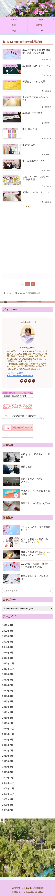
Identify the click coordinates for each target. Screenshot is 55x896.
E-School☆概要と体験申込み (20, 376)
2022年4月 (7, 625)
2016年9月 (7, 696)
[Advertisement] (27, 236)
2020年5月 (7, 642)
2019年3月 (7, 652)
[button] (49, 591)
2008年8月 (7, 805)
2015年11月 (8, 734)
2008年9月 (7, 799)
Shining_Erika (27, 347)
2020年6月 (7, 636)
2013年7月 (7, 750)
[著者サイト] (21, 381)
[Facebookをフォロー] (29, 381)
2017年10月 (8, 669)
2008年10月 (8, 794)
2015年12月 (8, 728)
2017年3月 (7, 690)
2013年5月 (7, 761)
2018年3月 (7, 658)
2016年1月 (7, 723)
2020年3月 (7, 647)
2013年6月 (7, 756)
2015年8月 (7, 739)
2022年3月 (7, 631)
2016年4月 (7, 707)
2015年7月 (7, 745)
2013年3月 (7, 772)
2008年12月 (8, 783)
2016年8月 (7, 701)
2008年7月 (7, 810)
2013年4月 (7, 767)
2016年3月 (7, 712)
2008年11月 (8, 788)
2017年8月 (7, 680)
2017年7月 (7, 685)
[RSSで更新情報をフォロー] (33, 381)
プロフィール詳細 (15, 373)
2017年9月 (7, 674)
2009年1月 (7, 777)
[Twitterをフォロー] (25, 381)
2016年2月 (7, 718)
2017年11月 (8, 663)
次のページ (27, 275)
